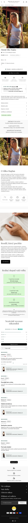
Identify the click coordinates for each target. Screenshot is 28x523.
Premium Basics (15, 517)
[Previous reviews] (2, 89)
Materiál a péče (4, 106)
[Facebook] (13, 521)
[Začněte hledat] (4, 2)
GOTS (22, 254)
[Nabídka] (1, 1)
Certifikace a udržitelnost (6, 111)
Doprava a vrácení (5, 108)
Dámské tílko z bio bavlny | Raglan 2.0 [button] (14, 369)
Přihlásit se (22, 502)
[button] (1, 52)
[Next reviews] (26, 89)
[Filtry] (2, 348)
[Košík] (26, 2)
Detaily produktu (4, 103)
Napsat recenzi (14, 344)
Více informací (6, 261)
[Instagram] (15, 521)
